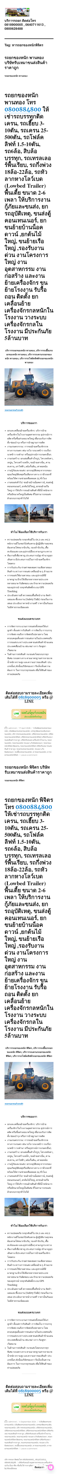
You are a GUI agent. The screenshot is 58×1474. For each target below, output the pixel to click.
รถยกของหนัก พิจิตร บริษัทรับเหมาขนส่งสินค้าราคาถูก (28, 769)
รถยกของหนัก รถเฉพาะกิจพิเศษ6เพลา (27, 743)
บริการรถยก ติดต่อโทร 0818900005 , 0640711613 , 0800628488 (25, 24)
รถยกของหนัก (10, 1436)
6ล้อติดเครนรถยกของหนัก (19, 731)
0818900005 (29, 697)
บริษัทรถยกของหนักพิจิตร (15, 1430)
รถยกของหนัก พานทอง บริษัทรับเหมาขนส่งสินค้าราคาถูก (26, 62)
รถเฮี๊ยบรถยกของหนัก (23, 752)
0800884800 (23, 109)
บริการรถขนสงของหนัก (21, 734)
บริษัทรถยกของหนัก (40, 734)
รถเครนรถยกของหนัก (25, 749)
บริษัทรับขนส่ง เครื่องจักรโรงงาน (34, 740)
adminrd (12, 728)
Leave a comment (29, 755)
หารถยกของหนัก (39, 752)
